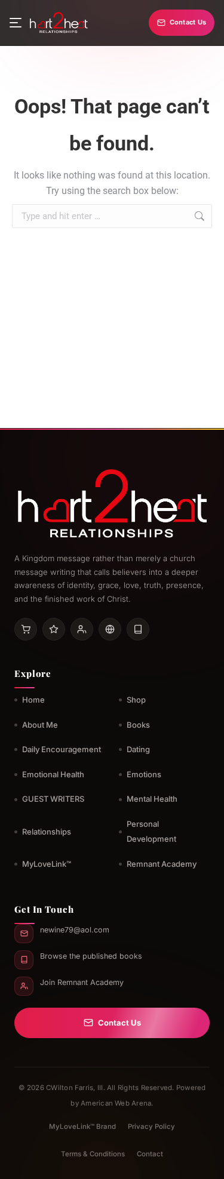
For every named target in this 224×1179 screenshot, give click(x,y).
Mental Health (152, 799)
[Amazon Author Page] (25, 629)
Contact (150, 1154)
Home (33, 699)
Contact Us (188, 22)
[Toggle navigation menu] (16, 23)
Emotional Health (53, 774)
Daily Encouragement (61, 749)
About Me (40, 724)
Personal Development (151, 831)
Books (138, 724)
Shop (136, 699)
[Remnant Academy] (81, 629)
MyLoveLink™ (46, 864)
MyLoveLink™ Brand (82, 1126)
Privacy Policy (151, 1126)
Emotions (144, 774)
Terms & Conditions (93, 1154)
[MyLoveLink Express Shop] (138, 629)
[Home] (58, 22)
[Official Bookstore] (110, 629)
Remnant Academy (162, 864)
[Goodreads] (53, 629)
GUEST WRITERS (53, 799)
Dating (138, 749)
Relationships (46, 831)
